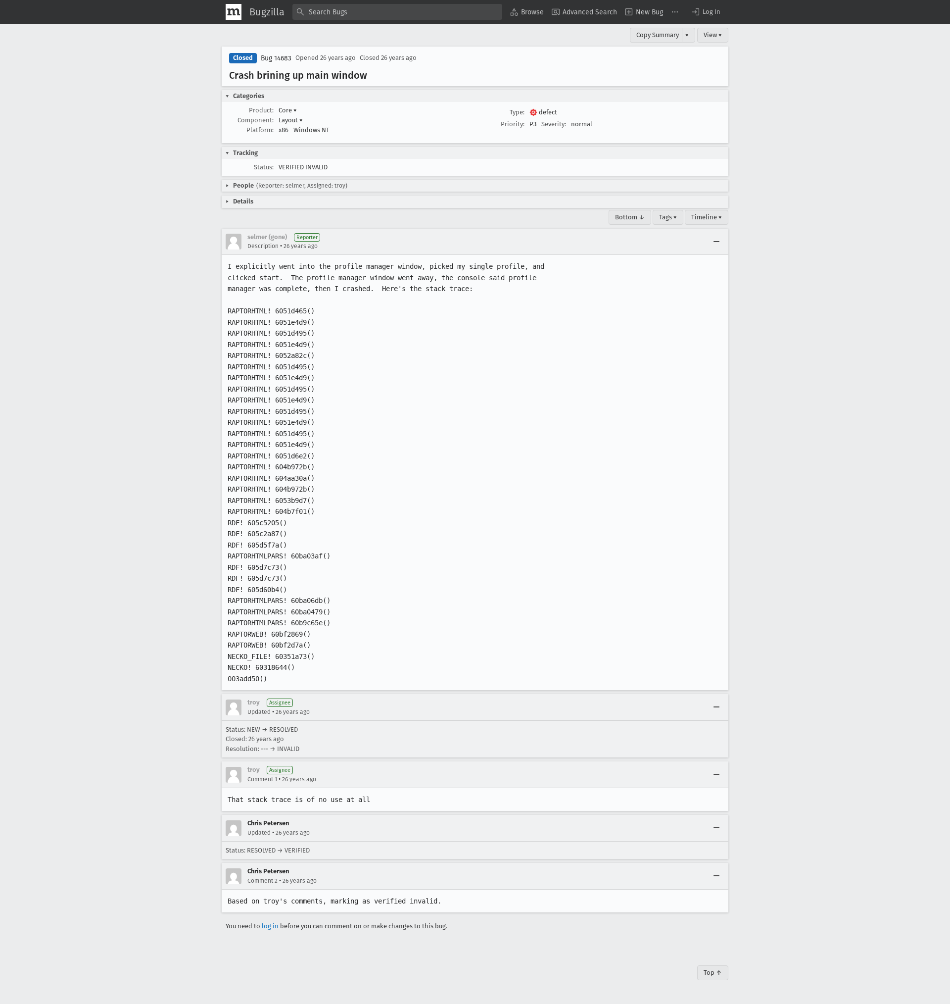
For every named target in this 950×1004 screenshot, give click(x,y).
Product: (261, 110)
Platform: (260, 130)
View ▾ (713, 35)
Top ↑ (713, 972)
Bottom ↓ (630, 217)
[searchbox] (397, 12)
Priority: (512, 124)
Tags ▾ (668, 217)
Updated (259, 711)
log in (270, 926)
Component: (256, 120)
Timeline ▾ (706, 217)
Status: (264, 167)
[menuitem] (527, 12)
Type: (517, 112)
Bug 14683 (276, 58)
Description (263, 246)
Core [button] (288, 110)
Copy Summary (657, 35)
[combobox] (397, 12)
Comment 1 (262, 779)
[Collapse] (716, 242)
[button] (705, 12)
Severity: (553, 124)
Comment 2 (262, 880)
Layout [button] (291, 120)
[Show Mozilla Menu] (233, 12)
